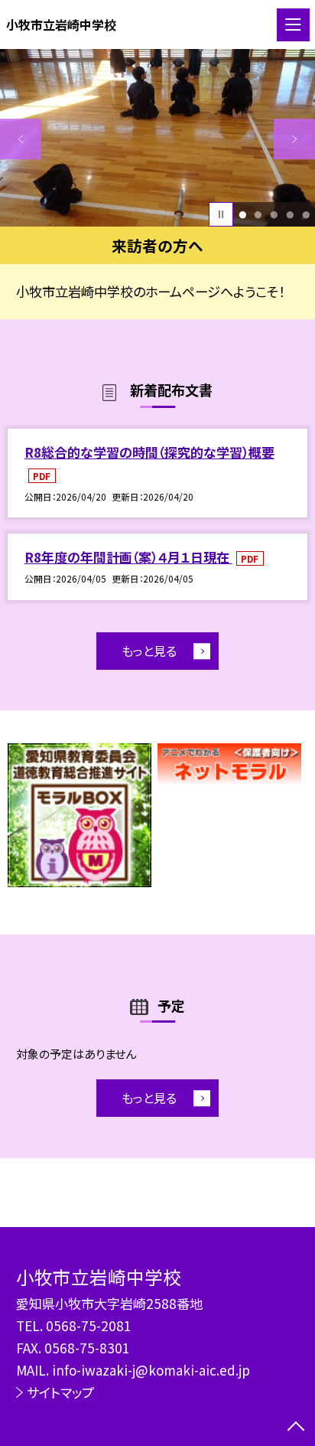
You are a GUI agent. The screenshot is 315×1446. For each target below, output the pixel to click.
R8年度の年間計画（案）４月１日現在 (128, 556)
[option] (157, 138)
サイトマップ (60, 1392)
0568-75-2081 (89, 1325)
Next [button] (294, 139)
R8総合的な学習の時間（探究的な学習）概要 (149, 452)
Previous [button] (20, 139)
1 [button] (242, 215)
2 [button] (258, 215)
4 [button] (290, 215)
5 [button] (306, 215)
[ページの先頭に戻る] (296, 1427)
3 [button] (274, 215)
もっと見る (149, 650)
